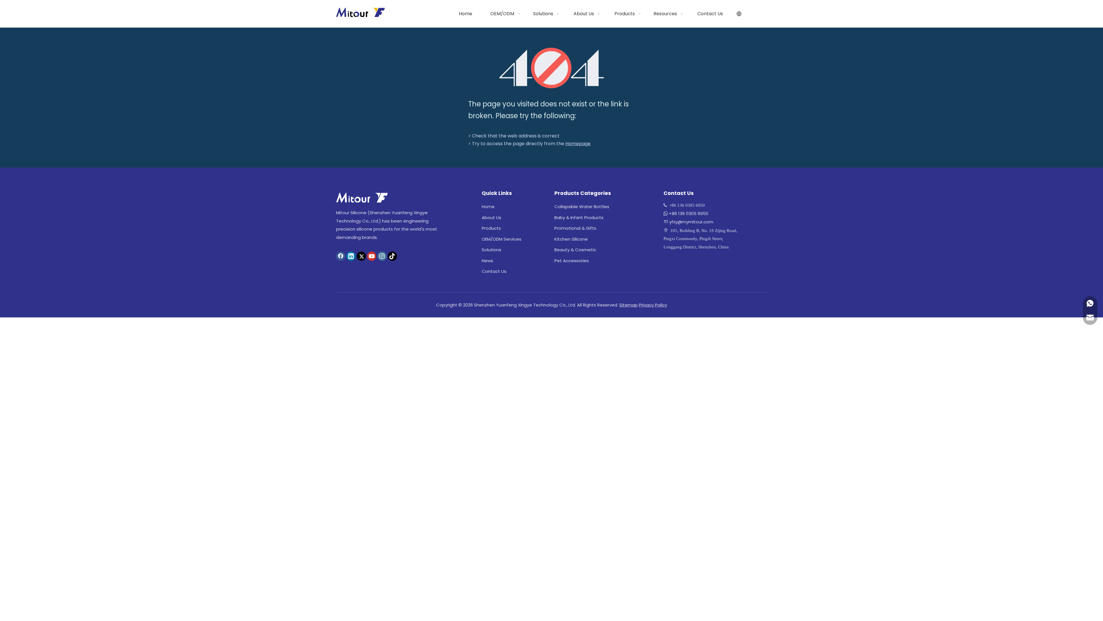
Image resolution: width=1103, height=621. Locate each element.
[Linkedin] (351, 256)
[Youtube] (371, 256)
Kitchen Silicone (571, 239)
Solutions (491, 250)
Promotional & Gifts (575, 228)
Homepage (578, 143)
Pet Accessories (571, 261)
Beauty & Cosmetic (575, 250)
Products (491, 228)
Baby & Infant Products (578, 217)
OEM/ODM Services (501, 239)
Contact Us (494, 271)
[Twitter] (361, 256)
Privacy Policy (653, 305)
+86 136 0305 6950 (688, 213)
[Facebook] (340, 256)
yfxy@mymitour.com (691, 222)
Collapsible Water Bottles (581, 207)
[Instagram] (382, 256)
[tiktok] (392, 256)
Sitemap (628, 305)
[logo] (362, 197)
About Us (491, 217)
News (487, 261)
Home (488, 207)
